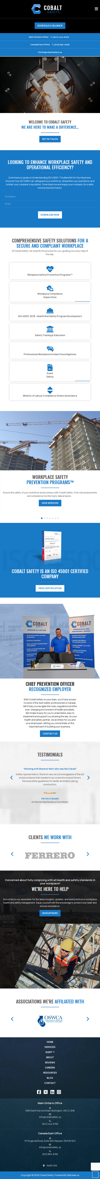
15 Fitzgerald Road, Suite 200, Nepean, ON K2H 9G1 (50, 1140)
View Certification (50, 588)
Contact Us (50, 733)
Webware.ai (73, 1175)
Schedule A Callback (50, 25)
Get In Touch (50, 139)
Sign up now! (50, 913)
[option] (50, 1165)
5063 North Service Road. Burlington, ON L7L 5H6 (50, 1110)
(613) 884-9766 (62, 45)
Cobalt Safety (47, 1175)
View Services (20, 503)
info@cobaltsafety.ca (51, 52)
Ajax (52, 1165)
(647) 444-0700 (60, 37)
